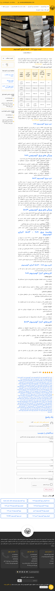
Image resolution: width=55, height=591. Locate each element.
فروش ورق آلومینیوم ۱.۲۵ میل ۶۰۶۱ (14, 506)
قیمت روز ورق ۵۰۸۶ (36, 391)
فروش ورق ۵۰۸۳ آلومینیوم (28, 383)
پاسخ (48, 428)
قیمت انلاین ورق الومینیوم (23, 386)
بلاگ (45, 10)
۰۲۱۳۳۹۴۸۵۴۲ (38, 64)
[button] (3, 58)
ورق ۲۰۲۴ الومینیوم (43, 403)
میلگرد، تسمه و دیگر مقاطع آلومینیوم (18, 6)
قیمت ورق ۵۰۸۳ (31, 394)
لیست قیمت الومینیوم (47, 400)
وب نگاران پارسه (7, 584)
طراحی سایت (17, 584)
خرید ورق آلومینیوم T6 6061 (13, 516)
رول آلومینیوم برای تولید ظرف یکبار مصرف (14, 501)
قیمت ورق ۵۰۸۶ (43, 395)
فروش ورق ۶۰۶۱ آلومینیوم (37, 385)
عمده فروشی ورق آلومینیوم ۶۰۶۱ (41, 501)
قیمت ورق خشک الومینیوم (38, 398)
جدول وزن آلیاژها (6, 6)
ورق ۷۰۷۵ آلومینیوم (40, 407)
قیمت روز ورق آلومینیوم (10, 81)
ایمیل (51, 465)
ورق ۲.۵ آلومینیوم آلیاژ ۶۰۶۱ (41, 506)
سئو (13, 584)
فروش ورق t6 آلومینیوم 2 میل (41, 511)
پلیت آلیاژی (23, 377)
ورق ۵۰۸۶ (33, 404)
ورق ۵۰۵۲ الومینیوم (24, 403)
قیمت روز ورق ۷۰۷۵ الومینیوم (27, 392)
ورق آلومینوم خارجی (21, 407)
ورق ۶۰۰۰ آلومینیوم (26, 404)
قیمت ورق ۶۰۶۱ (24, 395)
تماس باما (38, 10)
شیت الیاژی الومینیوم (44, 382)
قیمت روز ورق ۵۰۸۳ (24, 389)
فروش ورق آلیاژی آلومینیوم (36, 386)
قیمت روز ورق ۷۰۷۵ (39, 392)
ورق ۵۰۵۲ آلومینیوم (33, 403)
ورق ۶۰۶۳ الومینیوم (25, 406)
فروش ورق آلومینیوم (47, 386)
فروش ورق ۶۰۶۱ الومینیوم (25, 385)
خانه (48, 6)
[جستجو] (19, 580)
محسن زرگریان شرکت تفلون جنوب (41, 422)
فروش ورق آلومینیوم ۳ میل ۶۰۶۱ (41, 516)
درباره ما (42, 10)
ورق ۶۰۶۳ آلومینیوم (34, 406)
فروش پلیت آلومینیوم (39, 383)
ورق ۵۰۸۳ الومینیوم (39, 404)
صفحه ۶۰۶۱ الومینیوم (24, 382)
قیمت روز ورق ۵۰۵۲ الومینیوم (36, 389)
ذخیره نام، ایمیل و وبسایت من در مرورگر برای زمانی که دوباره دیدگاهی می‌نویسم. (36, 479)
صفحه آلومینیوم (48, 383)
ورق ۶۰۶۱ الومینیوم (43, 406)
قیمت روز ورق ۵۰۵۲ (47, 389)
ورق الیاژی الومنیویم (38, 409)
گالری (48, 10)
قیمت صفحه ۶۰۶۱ (40, 394)
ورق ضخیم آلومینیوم (28, 410)
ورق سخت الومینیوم (38, 410)
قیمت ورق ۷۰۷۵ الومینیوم (30, 397)
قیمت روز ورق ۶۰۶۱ (48, 392)
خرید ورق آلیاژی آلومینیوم (29, 379)
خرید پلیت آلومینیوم (39, 379)
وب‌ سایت (50, 471)
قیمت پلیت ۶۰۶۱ (48, 388)
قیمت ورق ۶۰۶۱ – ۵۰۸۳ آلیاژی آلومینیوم (8, 86)
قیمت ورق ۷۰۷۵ (39, 397)
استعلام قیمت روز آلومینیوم (33, 6)
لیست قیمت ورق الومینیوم (28, 401)
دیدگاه (51, 441)
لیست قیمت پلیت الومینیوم (35, 400)
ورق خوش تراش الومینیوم (28, 409)
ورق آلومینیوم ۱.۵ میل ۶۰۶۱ (14, 511)
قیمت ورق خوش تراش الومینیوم (24, 398)
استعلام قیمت (27, 53)
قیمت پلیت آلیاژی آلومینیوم (37, 388)
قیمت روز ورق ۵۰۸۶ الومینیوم (25, 391)
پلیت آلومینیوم (29, 377)
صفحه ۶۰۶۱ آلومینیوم (34, 382)
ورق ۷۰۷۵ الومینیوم (30, 407)
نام (52, 459)
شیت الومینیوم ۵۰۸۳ (30, 380)
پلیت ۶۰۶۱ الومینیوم (38, 377)
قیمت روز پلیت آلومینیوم (25, 388)
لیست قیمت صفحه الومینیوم (40, 401)
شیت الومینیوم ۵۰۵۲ (40, 380)
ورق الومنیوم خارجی (47, 409)
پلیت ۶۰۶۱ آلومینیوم (47, 377)
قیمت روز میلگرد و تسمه (9, 75)
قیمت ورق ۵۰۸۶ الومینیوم (34, 395)
